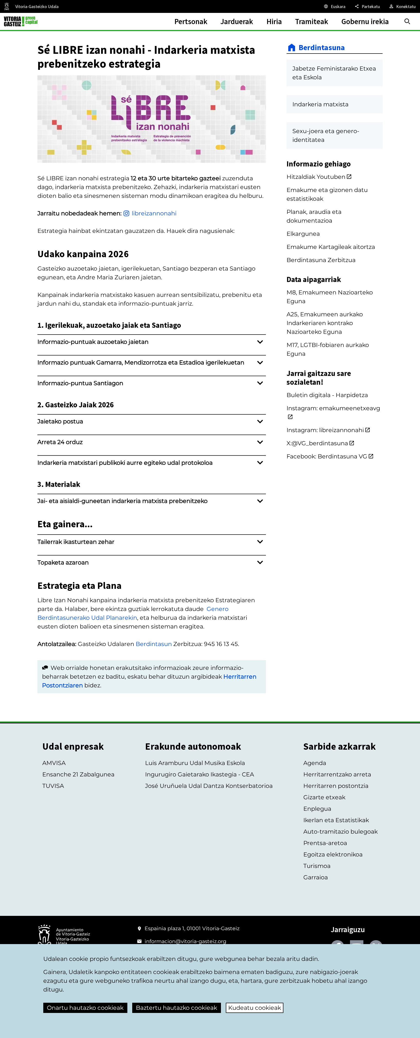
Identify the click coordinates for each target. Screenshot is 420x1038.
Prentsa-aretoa (325, 843)
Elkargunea (303, 233)
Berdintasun (154, 643)
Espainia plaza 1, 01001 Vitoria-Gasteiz (192, 928)
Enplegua (317, 808)
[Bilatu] (407, 21)
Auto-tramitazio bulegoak (340, 831)
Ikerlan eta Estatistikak (336, 820)
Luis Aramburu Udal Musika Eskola (195, 762)
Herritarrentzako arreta (337, 774)
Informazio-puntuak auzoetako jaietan (93, 341)
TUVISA (53, 785)
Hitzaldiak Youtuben (316, 176)
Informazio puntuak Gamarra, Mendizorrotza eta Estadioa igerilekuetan (140, 362)
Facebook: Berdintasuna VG (327, 456)
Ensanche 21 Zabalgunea (78, 774)
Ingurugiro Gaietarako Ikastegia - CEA (199, 774)
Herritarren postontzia (335, 785)
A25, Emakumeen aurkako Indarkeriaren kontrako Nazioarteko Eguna (325, 323)
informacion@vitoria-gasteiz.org (185, 941)
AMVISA (54, 762)
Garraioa (315, 877)
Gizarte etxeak (324, 797)
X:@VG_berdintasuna (317, 443)
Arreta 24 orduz (60, 442)
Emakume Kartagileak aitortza (331, 246)
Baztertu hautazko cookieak (176, 1007)
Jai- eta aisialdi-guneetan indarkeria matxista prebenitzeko (122, 500)
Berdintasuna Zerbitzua (321, 260)
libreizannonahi (154, 213)
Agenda (314, 762)
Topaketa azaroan (63, 562)
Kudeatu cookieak (254, 1007)
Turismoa (317, 865)
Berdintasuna (322, 47)
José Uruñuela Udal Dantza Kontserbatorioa (209, 785)
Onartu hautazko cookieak (85, 1007)
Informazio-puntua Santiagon (80, 383)
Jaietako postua (60, 421)
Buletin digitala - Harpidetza (327, 395)
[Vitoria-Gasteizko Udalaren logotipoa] (63, 937)
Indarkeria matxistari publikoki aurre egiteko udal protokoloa (125, 462)
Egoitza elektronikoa (333, 854)
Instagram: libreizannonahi (325, 430)
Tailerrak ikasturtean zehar (75, 541)
